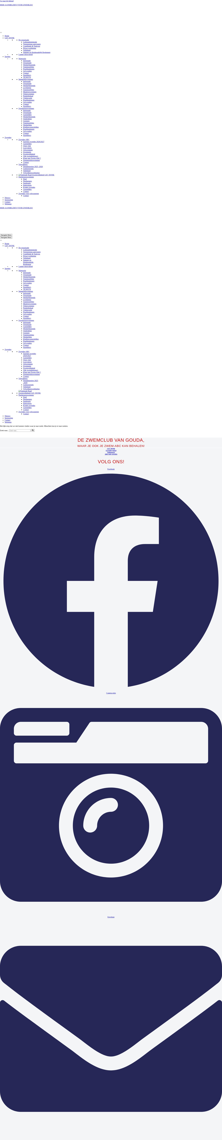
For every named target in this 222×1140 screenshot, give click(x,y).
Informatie (27, 40)
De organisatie (23, 19)
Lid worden (27, 50)
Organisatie (27, 42)
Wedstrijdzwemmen (25, 58)
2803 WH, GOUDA (111, 412)
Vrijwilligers (23, 144)
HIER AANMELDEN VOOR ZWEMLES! (16, 5)
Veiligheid (27, 29)
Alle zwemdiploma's (30, 135)
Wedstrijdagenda (29, 44)
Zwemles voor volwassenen (28, 173)
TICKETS (27, 56)
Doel (25, 158)
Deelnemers (27, 160)
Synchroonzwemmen (26, 87)
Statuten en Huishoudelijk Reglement (36, 31)
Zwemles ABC (23, 119)
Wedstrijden (27, 104)
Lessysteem (27, 127)
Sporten (7, 36)
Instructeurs (27, 164)
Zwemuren (27, 131)
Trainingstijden (28, 46)
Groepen (26, 100)
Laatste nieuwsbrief (25, 33)
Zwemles (8, 117)
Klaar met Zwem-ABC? (32, 137)
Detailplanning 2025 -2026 (33, 146)
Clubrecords (27, 77)
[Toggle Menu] (1, 11)
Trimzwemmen (28, 73)
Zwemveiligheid (29, 133)
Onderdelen (27, 98)
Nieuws (7, 177)
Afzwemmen (28, 129)
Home (7, 15)
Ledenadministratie (30, 21)
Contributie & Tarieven (31, 25)
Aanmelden (27, 94)
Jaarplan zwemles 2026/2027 (33, 121)
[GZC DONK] (6, 9)
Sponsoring (9, 179)
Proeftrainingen (28, 48)
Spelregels (27, 162)
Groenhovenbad (111, 408)
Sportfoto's (27, 54)
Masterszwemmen (29, 71)
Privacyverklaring (29, 27)
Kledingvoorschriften (31, 106)
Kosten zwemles (29, 166)
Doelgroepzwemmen (26, 156)
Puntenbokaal (28, 75)
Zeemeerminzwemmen (31, 139)
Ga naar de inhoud (7, 1)
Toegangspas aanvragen (32, 23)
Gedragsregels (28, 148)
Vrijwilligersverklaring (31, 152)
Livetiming (27, 67)
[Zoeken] (33, 388)
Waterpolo (22, 38)
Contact (26, 52)
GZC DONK (9, 17)
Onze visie (27, 125)
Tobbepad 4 (111, 410)
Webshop (8, 183)
